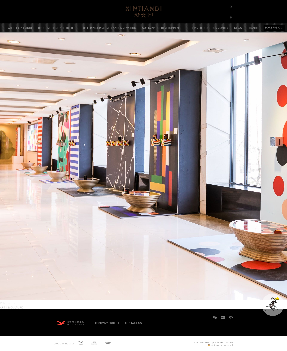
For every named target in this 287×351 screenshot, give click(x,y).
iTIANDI (253, 28)
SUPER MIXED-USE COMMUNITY (207, 28)
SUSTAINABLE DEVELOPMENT (161, 28)
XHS (223, 317)
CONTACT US (133, 323)
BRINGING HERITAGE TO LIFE (56, 28)
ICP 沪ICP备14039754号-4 (223, 342)
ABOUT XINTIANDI (20, 28)
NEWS (238, 28)
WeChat (215, 317)
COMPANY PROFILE (107, 323)
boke (231, 317)
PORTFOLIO (272, 27)
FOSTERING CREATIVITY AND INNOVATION (108, 28)
